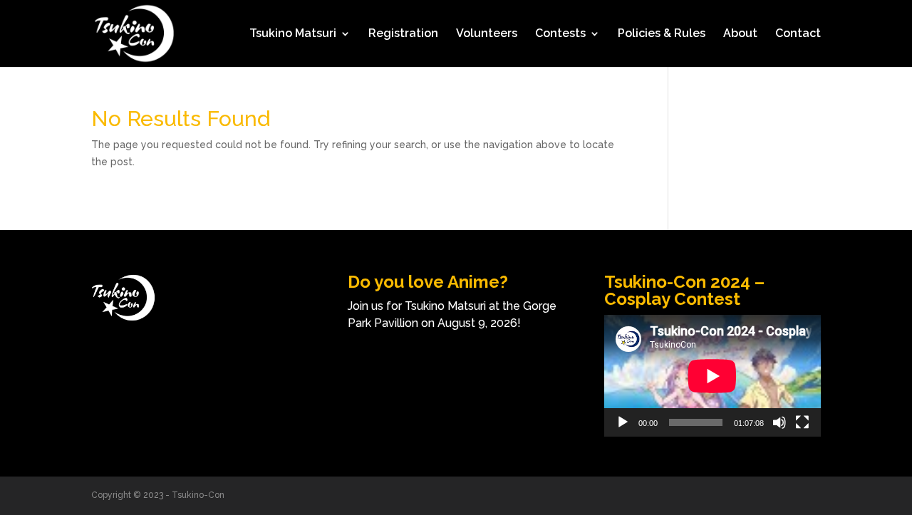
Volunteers (486, 34)
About (740, 34)
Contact (798, 34)
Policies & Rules (661, 34)
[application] (712, 376)
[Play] (623, 422)
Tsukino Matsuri (292, 34)
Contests (560, 34)
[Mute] (779, 422)
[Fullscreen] (802, 422)
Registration (403, 34)
